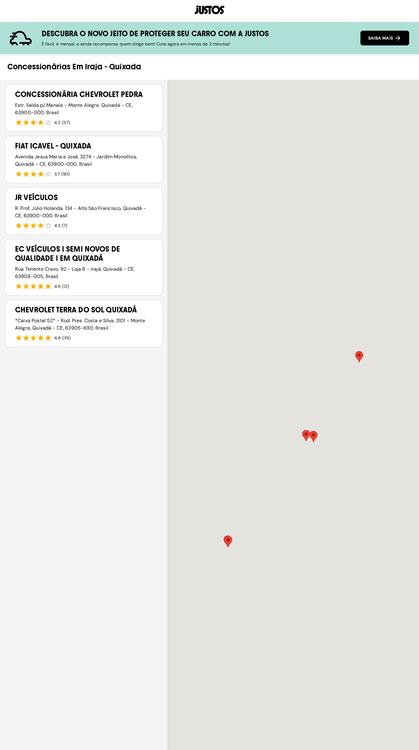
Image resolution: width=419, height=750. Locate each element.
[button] (228, 541)
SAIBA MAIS (381, 38)
